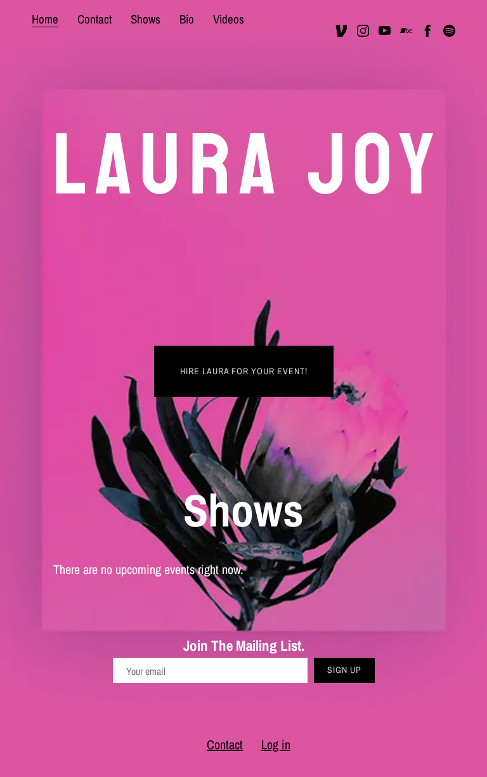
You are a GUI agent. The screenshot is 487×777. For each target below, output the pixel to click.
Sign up (344, 670)
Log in (275, 744)
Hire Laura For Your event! (244, 371)
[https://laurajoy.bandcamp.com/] (406, 31)
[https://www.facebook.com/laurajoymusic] (428, 31)
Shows (145, 19)
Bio (186, 19)
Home (45, 19)
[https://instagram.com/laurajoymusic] (363, 31)
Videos (228, 19)
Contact (94, 19)
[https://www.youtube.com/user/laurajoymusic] (385, 31)
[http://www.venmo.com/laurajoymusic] (341, 31)
